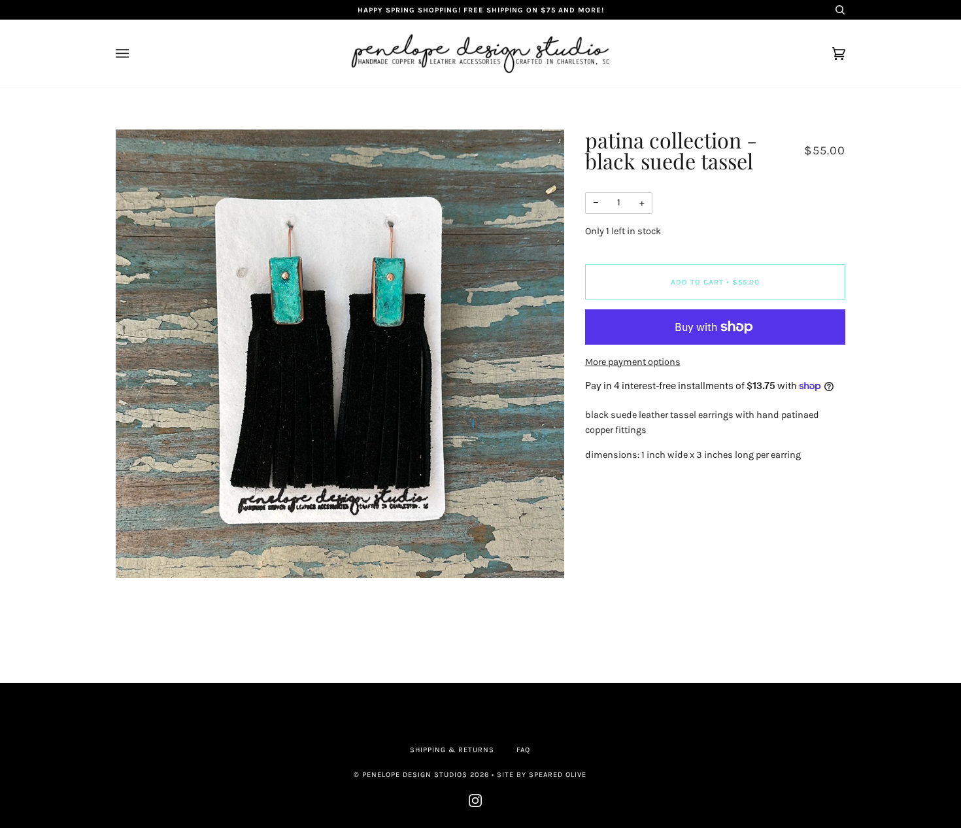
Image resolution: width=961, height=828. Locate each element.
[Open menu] (135, 54)
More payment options (633, 362)
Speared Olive (557, 774)
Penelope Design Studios (414, 774)
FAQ (523, 750)
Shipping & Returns (452, 750)
